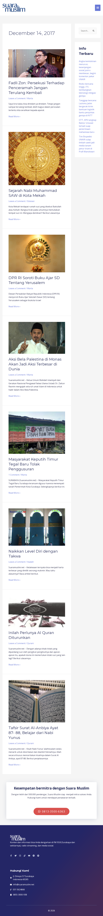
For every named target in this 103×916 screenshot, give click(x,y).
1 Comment (14, 474)
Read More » (14, 116)
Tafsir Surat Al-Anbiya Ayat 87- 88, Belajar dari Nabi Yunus (33, 732)
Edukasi (30, 201)
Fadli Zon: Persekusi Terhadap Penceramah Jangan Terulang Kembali (36, 88)
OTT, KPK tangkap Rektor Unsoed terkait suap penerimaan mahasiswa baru (87, 126)
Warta (30, 98)
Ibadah (30, 561)
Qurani (30, 643)
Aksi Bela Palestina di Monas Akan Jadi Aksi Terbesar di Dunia (35, 364)
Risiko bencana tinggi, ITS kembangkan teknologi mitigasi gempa (87, 89)
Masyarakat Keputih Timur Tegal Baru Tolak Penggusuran (33, 464)
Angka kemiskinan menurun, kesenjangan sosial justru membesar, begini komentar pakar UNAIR (87, 70)
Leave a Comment (17, 98)
